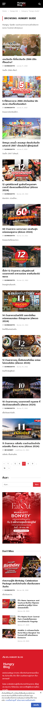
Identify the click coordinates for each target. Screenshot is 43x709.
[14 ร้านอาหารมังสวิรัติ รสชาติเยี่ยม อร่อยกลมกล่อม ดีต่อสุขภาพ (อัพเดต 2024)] (21, 301)
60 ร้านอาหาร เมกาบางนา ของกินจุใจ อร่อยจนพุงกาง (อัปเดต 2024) (20, 230)
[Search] (39, 4)
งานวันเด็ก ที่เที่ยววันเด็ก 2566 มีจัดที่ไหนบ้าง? (19, 61)
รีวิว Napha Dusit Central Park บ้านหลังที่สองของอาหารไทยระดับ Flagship (28, 619)
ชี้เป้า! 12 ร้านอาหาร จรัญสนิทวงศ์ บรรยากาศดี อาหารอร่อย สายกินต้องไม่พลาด (21, 273)
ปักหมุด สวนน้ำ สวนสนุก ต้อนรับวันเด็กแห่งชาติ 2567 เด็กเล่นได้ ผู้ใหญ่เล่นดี (21, 144)
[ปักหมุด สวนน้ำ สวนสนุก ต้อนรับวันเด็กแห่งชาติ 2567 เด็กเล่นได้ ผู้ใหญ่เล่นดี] (21, 128)
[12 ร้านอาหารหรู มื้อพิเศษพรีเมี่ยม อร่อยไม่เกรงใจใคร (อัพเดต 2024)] (21, 346)
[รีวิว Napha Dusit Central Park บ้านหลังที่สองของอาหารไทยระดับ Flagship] (9, 619)
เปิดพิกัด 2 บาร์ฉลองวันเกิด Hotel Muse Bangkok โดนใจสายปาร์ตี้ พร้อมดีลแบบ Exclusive (29, 634)
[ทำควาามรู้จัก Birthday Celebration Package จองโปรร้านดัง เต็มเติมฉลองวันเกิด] (21, 566)
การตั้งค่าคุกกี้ (11, 700)
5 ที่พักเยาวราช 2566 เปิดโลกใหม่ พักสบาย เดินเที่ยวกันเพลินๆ (20, 102)
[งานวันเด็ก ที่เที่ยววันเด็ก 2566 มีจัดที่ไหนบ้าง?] (21, 45)
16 (4, 468)
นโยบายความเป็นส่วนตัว (26, 700)
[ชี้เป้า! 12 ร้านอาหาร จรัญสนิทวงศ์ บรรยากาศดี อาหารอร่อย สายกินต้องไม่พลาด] (21, 256)
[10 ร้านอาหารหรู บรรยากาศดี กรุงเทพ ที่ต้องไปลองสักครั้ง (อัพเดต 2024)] (21, 387)
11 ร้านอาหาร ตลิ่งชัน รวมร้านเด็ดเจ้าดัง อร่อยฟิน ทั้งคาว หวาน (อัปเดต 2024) (21, 445)
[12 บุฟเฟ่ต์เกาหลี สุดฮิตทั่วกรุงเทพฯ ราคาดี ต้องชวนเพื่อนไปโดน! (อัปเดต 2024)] (21, 170)
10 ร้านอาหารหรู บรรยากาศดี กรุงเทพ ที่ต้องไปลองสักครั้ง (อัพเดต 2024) (21, 403)
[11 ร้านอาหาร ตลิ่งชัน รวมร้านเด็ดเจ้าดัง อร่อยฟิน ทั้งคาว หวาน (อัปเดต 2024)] (21, 429)
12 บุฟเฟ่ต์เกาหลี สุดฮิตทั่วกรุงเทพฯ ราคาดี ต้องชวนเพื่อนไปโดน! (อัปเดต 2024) (20, 187)
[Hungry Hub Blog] (21, 4)
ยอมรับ (36, 705)
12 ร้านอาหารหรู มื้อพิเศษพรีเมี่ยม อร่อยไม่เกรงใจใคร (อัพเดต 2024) (21, 361)
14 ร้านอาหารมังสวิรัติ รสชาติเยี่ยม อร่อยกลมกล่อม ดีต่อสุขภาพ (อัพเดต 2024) (20, 318)
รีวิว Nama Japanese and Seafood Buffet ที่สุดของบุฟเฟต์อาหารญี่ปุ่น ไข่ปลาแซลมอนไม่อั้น (28, 604)
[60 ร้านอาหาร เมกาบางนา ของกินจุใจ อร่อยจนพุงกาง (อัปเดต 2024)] (21, 215)
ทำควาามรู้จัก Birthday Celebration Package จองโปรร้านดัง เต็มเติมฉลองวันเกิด (21, 583)
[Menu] (3, 4)
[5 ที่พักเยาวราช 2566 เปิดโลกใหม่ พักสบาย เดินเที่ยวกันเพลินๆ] (21, 87)
